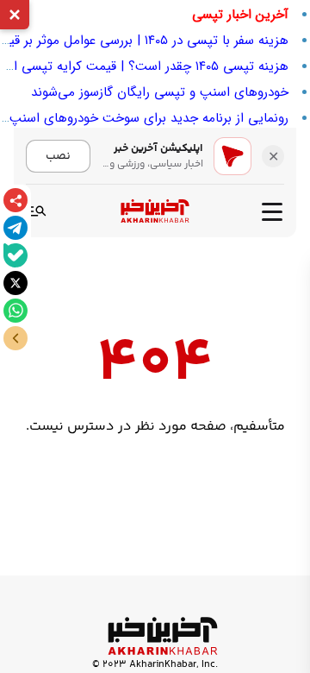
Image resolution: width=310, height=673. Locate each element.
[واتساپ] (15, 310)
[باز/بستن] (15, 338)
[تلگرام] (15, 228)
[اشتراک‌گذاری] (15, 200)
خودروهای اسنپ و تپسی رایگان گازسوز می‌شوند (159, 92)
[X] (15, 283)
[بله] (15, 255)
